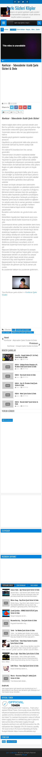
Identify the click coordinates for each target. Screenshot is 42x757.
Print (14, 112)
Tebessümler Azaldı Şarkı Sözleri (22, 332)
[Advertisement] (21, 85)
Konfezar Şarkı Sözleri (22, 330)
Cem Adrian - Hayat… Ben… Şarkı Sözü (28, 29)
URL (21, 112)
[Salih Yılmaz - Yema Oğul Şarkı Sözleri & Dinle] (6, 668)
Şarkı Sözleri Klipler (21, 8)
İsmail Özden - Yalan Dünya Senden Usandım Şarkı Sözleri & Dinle (24, 641)
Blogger (24, 754)
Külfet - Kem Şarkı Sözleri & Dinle (25, 375)
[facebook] (15, 2)
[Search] (39, 23)
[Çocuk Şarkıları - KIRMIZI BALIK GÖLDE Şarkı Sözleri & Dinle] (6, 613)
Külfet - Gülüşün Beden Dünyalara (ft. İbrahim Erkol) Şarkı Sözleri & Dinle (26, 365)
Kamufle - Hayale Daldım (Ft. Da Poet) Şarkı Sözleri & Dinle (26, 356)
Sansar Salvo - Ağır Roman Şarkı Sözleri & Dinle (25, 589)
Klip (3, 741)
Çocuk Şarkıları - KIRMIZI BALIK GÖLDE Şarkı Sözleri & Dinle (24, 611)
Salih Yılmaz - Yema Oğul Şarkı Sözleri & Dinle (24, 665)
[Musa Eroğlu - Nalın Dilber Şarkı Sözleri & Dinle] (6, 656)
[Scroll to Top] (38, 753)
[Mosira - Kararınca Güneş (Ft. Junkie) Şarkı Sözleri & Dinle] (6, 678)
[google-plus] (19, 2)
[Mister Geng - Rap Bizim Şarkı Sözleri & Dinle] (6, 603)
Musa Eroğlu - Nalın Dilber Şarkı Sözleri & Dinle (25, 653)
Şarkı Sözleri (6, 332)
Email (6, 112)
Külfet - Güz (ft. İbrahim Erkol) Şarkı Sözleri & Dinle (26, 384)
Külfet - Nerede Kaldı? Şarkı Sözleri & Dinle (26, 403)
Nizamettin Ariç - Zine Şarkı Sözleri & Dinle (24, 620)
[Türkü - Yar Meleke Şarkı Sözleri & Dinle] (6, 633)
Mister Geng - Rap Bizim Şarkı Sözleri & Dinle (24, 600)
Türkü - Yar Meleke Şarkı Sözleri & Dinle (23, 630)
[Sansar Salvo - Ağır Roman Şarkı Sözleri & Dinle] (6, 592)
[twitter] (23, 2)
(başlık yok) (5, 685)
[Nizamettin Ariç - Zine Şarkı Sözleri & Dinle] (6, 623)
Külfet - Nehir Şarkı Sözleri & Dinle (25, 393)
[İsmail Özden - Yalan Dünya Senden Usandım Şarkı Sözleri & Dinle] (6, 643)
